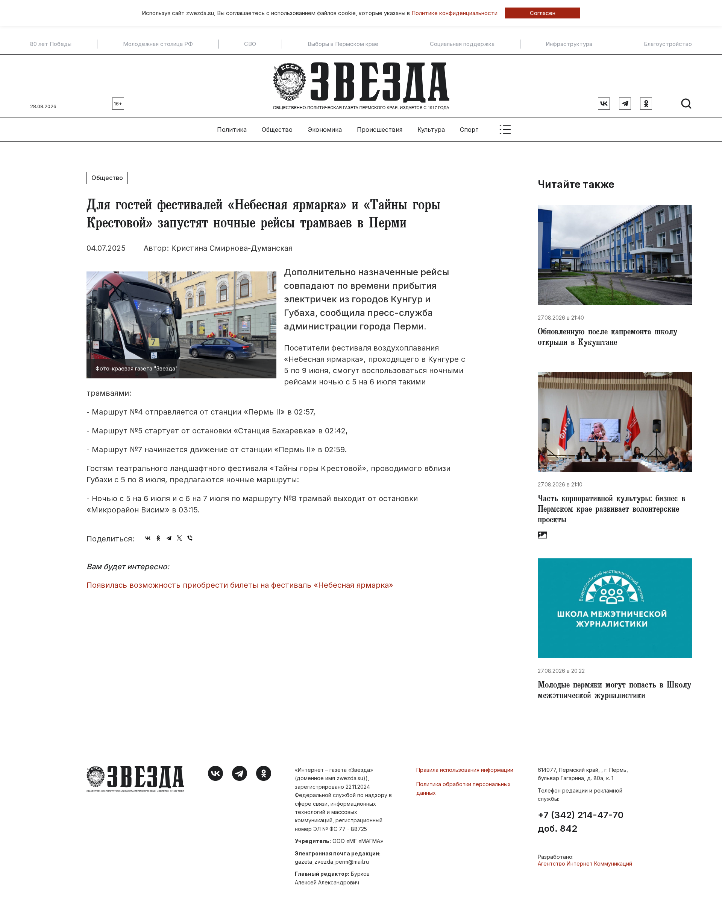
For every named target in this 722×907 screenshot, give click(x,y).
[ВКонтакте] (147, 538)
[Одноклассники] (158, 538)
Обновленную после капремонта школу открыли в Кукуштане (607, 338)
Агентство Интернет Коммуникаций (585, 863)
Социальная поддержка (462, 44)
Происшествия (379, 129)
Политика (232, 129)
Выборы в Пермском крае (343, 44)
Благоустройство (668, 44)
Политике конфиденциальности (454, 13)
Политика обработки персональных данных (463, 788)
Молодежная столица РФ (158, 44)
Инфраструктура (569, 44)
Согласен (542, 13)
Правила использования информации (464, 770)
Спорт (469, 129)
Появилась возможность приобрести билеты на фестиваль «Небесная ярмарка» (239, 585)
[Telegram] (168, 538)
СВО (250, 44)
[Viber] (189, 538)
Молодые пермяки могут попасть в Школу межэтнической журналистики (614, 691)
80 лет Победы (50, 44)
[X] (179, 538)
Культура (431, 129)
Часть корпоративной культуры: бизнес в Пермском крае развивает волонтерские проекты (611, 510)
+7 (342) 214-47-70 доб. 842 (580, 822)
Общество (277, 129)
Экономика (325, 129)
